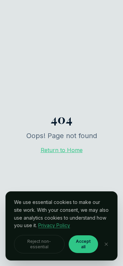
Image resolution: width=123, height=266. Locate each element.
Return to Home (62, 150)
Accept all (83, 244)
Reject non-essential (39, 244)
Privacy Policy (54, 225)
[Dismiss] (106, 244)
